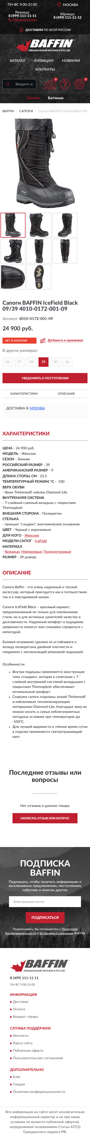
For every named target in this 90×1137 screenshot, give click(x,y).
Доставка (20, 1002)
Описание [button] (66, 393)
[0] (79, 84)
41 (68, 362)
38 (32, 362)
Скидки (19, 1084)
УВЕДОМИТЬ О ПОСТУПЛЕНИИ (45, 378)
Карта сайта (22, 1043)
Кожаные (12, 552)
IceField (41, 541)
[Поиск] (7, 84)
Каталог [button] (18, 61)
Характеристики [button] (24, 393)
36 (8, 362)
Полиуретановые (57, 552)
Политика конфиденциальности (39, 1092)
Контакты (45, 69)
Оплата (19, 1009)
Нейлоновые (31, 552)
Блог (17, 1077)
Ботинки (56, 98)
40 (56, 362)
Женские (31, 535)
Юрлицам (44, 61)
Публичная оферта (28, 1050)
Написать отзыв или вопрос (45, 818)
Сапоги (33, 98)
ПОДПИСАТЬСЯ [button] (45, 918)
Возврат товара (25, 1017)
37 (20, 362)
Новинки (71, 61)
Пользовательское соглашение (38, 1058)
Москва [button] (37, 408)
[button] (22, 19)
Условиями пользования (57, 933)
